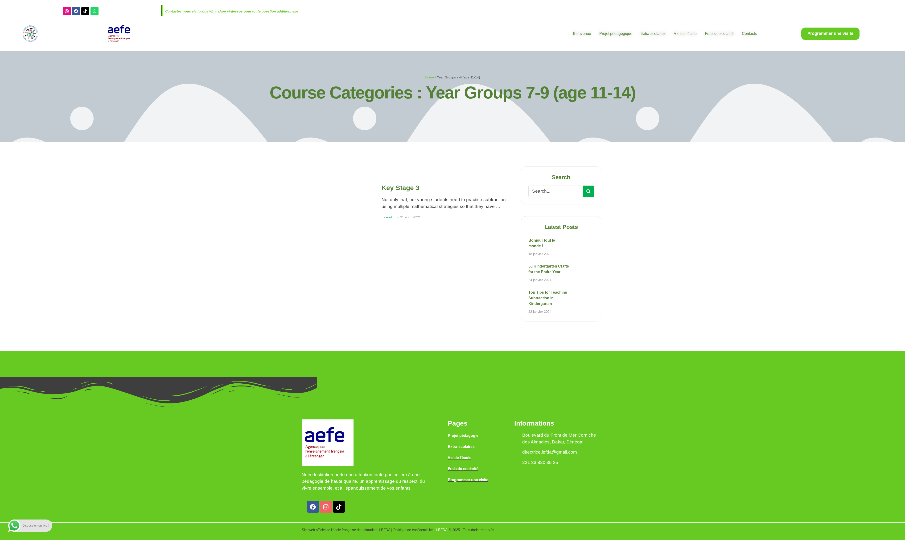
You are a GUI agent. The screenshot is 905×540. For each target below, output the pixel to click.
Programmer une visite (468, 480)
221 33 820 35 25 (540, 462)
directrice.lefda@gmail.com (549, 452)
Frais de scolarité (463, 469)
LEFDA (442, 530)
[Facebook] (76, 11)
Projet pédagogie (463, 436)
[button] (830, 34)
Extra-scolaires (461, 447)
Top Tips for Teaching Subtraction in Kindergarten (547, 298)
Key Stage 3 (401, 187)
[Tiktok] (85, 11)
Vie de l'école (459, 458)
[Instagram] (67, 11)
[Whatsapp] (94, 11)
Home (429, 77)
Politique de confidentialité (413, 530)
